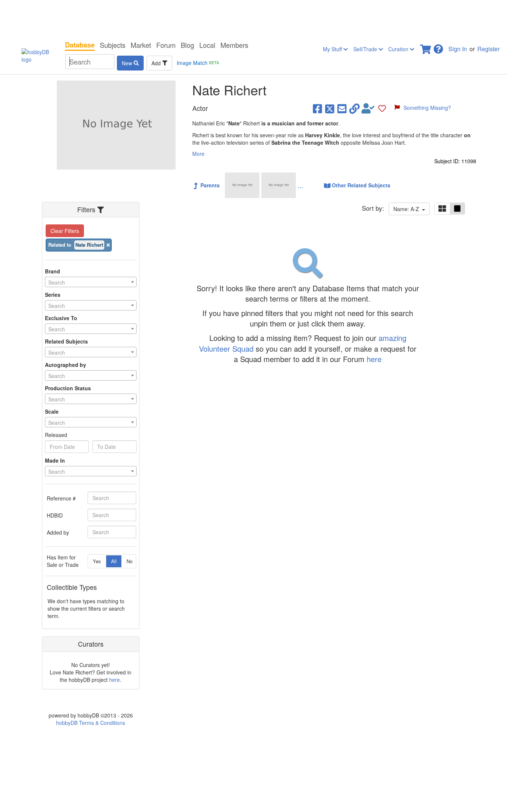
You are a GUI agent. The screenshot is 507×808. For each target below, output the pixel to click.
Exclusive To (61, 318)
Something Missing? (427, 107)
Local (207, 45)
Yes (97, 561)
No (130, 561)
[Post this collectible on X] (329, 108)
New (128, 63)
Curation (399, 49)
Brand (52, 271)
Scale (52, 411)
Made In (55, 460)
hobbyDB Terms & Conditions (90, 722)
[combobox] (91, 282)
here (114, 679)
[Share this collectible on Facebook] (317, 108)
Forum (166, 45)
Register (488, 49)
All (114, 561)
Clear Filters (64, 230)
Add (156, 63)
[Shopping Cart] (426, 47)
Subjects (112, 45)
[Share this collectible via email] (342, 108)
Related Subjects (66, 341)
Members (234, 45)
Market (141, 45)
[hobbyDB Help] (438, 47)
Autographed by (65, 364)
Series (52, 294)
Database (80, 45)
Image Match (198, 62)
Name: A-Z (407, 209)
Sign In (457, 49)
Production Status (68, 388)
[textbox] (90, 282)
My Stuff (333, 49)
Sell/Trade (366, 49)
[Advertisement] (253, 18)
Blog (187, 45)
